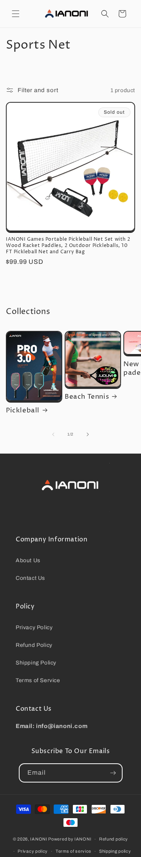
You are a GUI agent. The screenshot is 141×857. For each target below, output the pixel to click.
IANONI (38, 839)
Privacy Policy (34, 627)
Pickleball (23, 410)
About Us (28, 560)
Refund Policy (34, 645)
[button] (15, 13)
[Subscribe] (113, 773)
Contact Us (30, 578)
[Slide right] (87, 434)
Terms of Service (38, 680)
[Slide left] (53, 434)
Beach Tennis (87, 396)
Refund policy (113, 839)
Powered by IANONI (69, 839)
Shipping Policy (36, 663)
